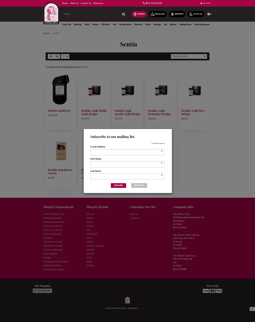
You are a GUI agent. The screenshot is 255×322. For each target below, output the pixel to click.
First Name (126, 159)
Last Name (126, 171)
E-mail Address (126, 147)
